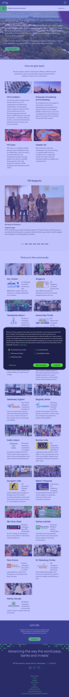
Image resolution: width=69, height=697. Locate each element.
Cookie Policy (23, 344)
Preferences (12, 365)
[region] (34, 348)
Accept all (57, 365)
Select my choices (41, 365)
